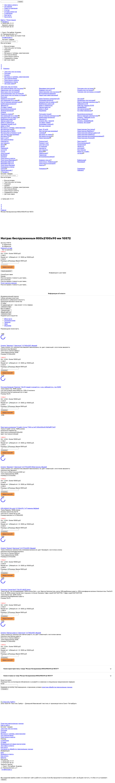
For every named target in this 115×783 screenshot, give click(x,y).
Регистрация (11, 20)
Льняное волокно (7, 110)
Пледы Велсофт (7, 170)
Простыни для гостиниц (10, 92)
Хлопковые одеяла (46, 124)
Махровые (81, 162)
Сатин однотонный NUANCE (5, 153)
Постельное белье (10, 78)
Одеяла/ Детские (83, 122)
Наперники (81, 145)
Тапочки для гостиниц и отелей (88, 92)
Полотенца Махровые (8, 160)
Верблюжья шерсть (46, 104)
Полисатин (43, 141)
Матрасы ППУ (5, 136)
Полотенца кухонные (47, 163)
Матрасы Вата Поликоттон (11, 133)
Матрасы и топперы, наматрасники (16, 77)
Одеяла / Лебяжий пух (86, 117)
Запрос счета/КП (8, 267)
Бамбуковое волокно (8, 104)
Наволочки (43, 153)
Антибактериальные (84, 110)
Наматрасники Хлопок (86, 138)
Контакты (7, 15)
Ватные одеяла (45, 126)
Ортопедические (83, 109)
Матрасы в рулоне (45, 136)
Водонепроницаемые (47, 93)
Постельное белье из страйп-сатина (83, 151)
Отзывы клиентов (10, 12)
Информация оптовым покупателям (13, 744)
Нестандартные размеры (10, 134)
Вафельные (81, 160)
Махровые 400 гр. (7, 162)
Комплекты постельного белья (5, 143)
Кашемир (42, 110)
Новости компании (11, 8)
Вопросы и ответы (7, 754)
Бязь (3, 146)
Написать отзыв (6, 248)
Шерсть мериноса (46, 105)
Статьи (7, 10)
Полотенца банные (8, 165)
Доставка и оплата (11, 5)
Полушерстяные (45, 114)
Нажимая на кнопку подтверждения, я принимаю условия (36, 687)
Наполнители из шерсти (47, 102)
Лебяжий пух (82, 104)
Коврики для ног (45, 90)
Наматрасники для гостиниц (49, 92)
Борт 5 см (5, 138)
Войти (3, 20)
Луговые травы (6, 107)
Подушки (7, 73)
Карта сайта (5, 725)
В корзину (4, 264)
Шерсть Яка (43, 109)
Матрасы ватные (6, 129)
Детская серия (9, 83)
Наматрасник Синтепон (86, 129)
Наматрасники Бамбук (86, 134)
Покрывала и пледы (11, 82)
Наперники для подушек (85, 100)
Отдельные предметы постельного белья (43, 149)
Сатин (4, 150)
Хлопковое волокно (46, 100)
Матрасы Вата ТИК (8, 131)
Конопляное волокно (8, 109)
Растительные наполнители (11, 102)
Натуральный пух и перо (9, 100)
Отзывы (3, 742)
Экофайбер (82, 107)
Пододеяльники (83, 143)
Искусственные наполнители (87, 102)
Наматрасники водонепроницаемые (90, 136)
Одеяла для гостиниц (85, 90)
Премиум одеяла (6, 114)
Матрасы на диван (45, 134)
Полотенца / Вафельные (47, 162)
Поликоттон (44, 143)
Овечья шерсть (44, 107)
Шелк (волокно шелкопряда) (49, 99)
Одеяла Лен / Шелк (46, 121)
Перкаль (4, 148)
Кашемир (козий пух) (8, 124)
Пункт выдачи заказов (9, 283)
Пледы (3, 168)
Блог (2, 752)
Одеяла (7, 75)
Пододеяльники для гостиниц (12, 93)
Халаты (41, 165)
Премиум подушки (7, 99)
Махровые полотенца (47, 88)
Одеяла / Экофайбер (85, 121)
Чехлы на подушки (80, 147)
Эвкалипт (4, 105)
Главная (3, 210)
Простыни (82, 141)
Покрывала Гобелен (81, 169)
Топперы (42, 133)
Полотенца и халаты (11, 80)
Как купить (8, 17)
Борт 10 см (43, 129)
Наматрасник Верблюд (85, 131)
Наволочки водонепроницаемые (47, 156)
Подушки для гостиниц (85, 88)
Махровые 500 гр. (7, 163)
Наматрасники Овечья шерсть (88, 133)
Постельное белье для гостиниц (12, 88)
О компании (8, 13)
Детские (80, 99)
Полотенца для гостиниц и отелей (13, 95)
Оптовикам (8, 6)
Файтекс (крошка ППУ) (85, 105)
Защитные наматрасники (48, 95)
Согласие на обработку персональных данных (17, 749)
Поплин (4, 157)
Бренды (3, 757)
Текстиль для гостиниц (12, 72)
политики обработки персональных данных (57, 687)
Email (2, 683)
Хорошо (3, 779)
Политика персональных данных (12, 723)
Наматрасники (44, 138)
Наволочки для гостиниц (10, 90)
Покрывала (43, 168)
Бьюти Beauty (82, 119)
